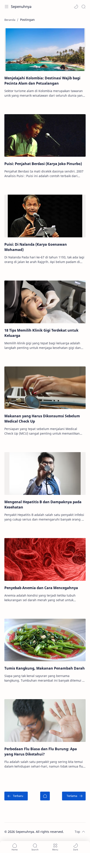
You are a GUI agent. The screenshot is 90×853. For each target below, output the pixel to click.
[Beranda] (45, 796)
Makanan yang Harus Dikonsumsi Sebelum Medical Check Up (42, 419)
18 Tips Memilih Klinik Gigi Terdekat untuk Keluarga (41, 333)
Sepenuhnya (21, 6)
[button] (76, 6)
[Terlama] (74, 796)
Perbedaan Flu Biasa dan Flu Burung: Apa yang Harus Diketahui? (40, 751)
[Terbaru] (16, 796)
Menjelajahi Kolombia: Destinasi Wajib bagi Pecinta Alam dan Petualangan (42, 81)
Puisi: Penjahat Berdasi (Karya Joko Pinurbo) (43, 163)
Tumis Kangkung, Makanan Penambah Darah (44, 668)
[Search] (83, 6)
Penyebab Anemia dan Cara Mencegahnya (41, 587)
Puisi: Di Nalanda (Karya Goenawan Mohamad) (35, 247)
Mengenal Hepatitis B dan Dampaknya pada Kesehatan (42, 504)
